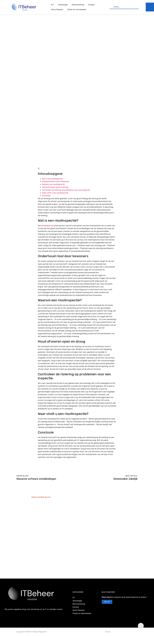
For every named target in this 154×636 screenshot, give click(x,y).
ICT (52, 5)
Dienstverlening (78, 5)
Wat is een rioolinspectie (52, 179)
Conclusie (46, 196)
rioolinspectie (47, 225)
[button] (141, 626)
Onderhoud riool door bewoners (55, 181)
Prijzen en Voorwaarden (76, 9)
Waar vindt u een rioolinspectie (55, 193)
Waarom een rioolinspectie (53, 184)
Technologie (63, 5)
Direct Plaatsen (57, 9)
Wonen (108, 632)
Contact (91, 5)
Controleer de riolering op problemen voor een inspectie (66, 190)
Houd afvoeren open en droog (55, 187)
